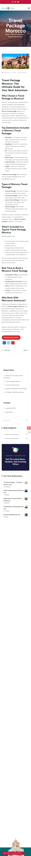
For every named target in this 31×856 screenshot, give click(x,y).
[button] (28, 8)
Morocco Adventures (17, 34)
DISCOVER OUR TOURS (11, 337)
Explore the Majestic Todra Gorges (16, 388)
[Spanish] (15, 2)
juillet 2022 (9, 412)
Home (7, 34)
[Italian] (18, 2)
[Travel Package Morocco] (4, 342)
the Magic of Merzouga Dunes (15, 392)
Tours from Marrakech (12, 385)
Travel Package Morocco (13, 381)
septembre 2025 (11, 408)
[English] (12, 2)
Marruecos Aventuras (12, 434)
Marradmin (23, 72)
